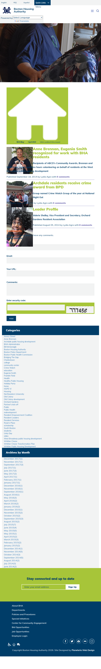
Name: (10, 242)
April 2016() (10, 500)
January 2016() (12, 506)
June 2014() (10, 566)
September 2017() (13, 464)
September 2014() (13, 557)
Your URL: (11, 269)
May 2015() (10, 530)
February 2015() (12, 542)
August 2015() (11, 521)
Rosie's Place (9, 423)
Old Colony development (14, 399)
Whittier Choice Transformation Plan (19, 444)
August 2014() (11, 560)
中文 (15, 3)
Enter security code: (16, 300)
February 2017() (12, 479)
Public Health (9, 410)
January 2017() (12, 482)
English (4, 3)
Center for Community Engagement (29, 623)
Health (7, 378)
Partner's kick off (11, 404)
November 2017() (13, 461)
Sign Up (72, 587)
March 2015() (11, 539)
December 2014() (13, 548)
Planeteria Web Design (83, 650)
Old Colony (8, 397)
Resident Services (11, 420)
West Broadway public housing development (23, 438)
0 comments (63, 176)
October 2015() (12, 515)
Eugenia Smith (10, 373)
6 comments (85, 225)
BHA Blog (20, 142)
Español (26, 3)
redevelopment (10, 412)
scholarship (8, 425)
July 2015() (10, 524)
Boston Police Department (15, 352)
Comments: (12, 282)
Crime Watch (9, 368)
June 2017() (10, 470)
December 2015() (13, 509)
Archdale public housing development (19, 341)
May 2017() (10, 473)
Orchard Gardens (11, 402)
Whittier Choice (10, 441)
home (6, 386)
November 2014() (13, 551)
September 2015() (13, 518)
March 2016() (11, 503)
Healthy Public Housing (14, 381)
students (7, 431)
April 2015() (10, 536)
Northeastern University (14, 394)
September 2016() (13, 491)
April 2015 (32, 142)
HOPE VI (7, 389)
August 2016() (11, 494)
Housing (7, 391)
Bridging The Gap (11, 357)
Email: (9, 256)
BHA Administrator (12, 344)
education (8, 370)
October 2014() (12, 554)
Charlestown (9, 360)
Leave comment (14, 238)
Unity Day (8, 433)
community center (11, 365)
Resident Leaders (11, 418)
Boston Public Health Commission (18, 355)
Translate (24, 21)
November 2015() (13, 512)
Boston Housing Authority (15, 349)
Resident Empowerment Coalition (18, 415)
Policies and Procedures (23, 614)
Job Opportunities (20, 631)
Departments (18, 610)
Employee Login (19, 636)
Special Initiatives (20, 618)
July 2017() (10, 467)
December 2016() (13, 485)
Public (6, 407)
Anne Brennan (10, 339)
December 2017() (13, 458)
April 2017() (10, 476)
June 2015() (10, 527)
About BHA (17, 605)
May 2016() (10, 497)
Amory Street (9, 336)
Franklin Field (9, 376)
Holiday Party (9, 383)
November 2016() (13, 488)
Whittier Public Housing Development (20, 446)
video (6, 436)
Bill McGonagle (10, 347)
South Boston (10, 428)
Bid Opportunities (20, 627)
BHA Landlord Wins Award (50, 142)
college (7, 362)
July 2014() (10, 563)
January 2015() (12, 545)
